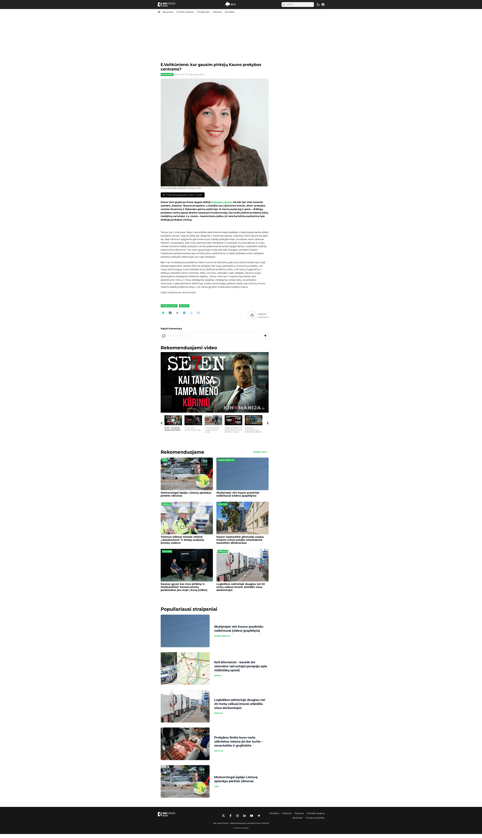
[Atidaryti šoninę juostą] (159, 12)
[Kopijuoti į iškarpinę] (191, 312)
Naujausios (168, 12)
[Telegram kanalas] (258, 815)
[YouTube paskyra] (251, 815)
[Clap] (252, 315)
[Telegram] (184, 312)
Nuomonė (184, 306)
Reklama (217, 12)
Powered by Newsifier (241, 828)
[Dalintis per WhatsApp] (163, 312)
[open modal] (322, 4)
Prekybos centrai (169, 306)
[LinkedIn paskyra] (244, 815)
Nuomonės (167, 74)
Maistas (218, 751)
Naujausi (299, 813)
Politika (222, 504)
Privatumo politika (315, 818)
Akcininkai (297, 818)
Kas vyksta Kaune (197, 74)
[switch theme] (318, 4)
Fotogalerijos (203, 12)
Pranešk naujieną (185, 12)
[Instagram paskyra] (237, 815)
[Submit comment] (265, 336)
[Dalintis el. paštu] (198, 312)
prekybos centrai (221, 202)
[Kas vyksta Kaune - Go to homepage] (169, 814)
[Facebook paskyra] (230, 815)
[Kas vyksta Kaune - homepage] (169, 4)
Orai (164, 460)
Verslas (166, 504)
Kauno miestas (226, 460)
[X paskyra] (223, 815)
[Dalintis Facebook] (170, 312)
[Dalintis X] (177, 312)
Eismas (217, 675)
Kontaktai (229, 12)
